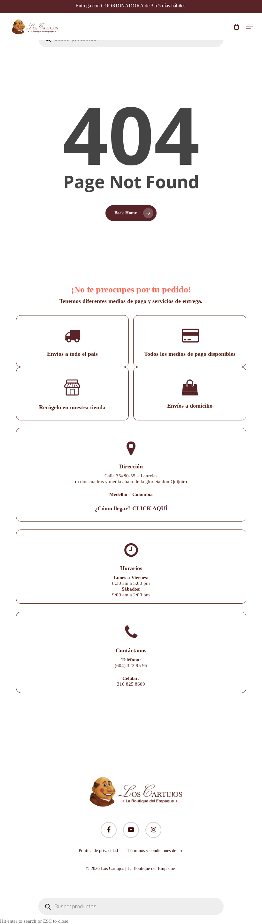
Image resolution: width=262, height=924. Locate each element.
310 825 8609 (131, 684)
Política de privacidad (98, 850)
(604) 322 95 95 (131, 665)
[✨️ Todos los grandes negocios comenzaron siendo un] (64, 731)
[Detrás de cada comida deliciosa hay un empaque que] (153, 731)
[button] (249, 27)
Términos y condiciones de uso (155, 850)
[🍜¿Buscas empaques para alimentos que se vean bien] (197, 731)
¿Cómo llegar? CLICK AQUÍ (131, 508)
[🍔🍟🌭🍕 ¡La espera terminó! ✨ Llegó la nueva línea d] (108, 731)
